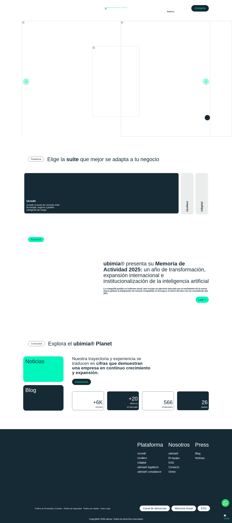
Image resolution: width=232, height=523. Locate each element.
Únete (172, 471)
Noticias (200, 458)
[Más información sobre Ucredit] (173, 178)
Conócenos (81, 381)
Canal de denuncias (154, 508)
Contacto (200, 8)
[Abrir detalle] (207, 117)
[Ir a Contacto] (226, 517)
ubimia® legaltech (148, 467)
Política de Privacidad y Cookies (48, 508)
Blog (197, 453)
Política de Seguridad (73, 508)
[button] (101, 193)
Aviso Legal (105, 508)
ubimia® (173, 453)
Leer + (202, 299)
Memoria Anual (184, 508)
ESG (171, 462)
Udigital (141, 462)
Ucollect (142, 458)
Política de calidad (91, 508)
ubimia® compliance (149, 471)
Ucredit (141, 453)
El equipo (174, 458)
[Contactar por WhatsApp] (225, 503)
